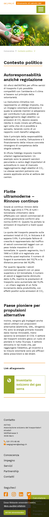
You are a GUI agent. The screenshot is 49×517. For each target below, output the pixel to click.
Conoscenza (9, 51)
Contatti (9, 476)
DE (5, 3)
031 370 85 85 (13, 441)
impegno (9, 460)
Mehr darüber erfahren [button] (14, 506)
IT (13, 3)
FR (9, 3)
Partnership (11, 471)
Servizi (8, 465)
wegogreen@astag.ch (16, 444)
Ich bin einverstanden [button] (14, 512)
